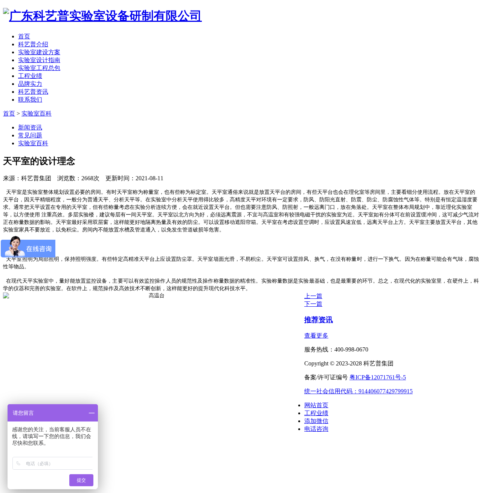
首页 (24, 36)
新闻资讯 (30, 127)
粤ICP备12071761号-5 (377, 377)
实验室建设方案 (39, 52)
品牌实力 (30, 84)
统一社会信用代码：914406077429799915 (358, 391)
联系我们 (30, 99)
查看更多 (316, 335)
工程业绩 (30, 76)
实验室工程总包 (39, 68)
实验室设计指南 (39, 60)
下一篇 (313, 304)
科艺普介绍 (33, 44)
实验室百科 (36, 113)
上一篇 (313, 296)
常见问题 (30, 135)
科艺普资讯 (33, 91)
